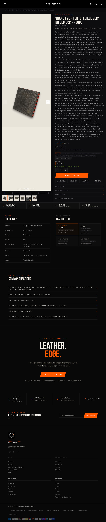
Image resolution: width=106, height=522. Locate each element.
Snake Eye (58, 464)
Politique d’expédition (68, 510)
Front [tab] (8, 193)
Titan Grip (58, 470)
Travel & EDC (12, 470)
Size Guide (12, 494)
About (57, 483)
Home (7, 10)
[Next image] (48, 102)
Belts (10, 472)
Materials (11, 483)
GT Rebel (58, 462)
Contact (57, 486)
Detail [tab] (34, 193)
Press (57, 489)
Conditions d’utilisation (52, 510)
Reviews (58, 494)
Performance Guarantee (63, 497)
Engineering (12, 486)
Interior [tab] (25, 193)
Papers (10, 489)
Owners (57, 491)
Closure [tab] (43, 193)
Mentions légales (82, 510)
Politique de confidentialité (35, 510)
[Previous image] (5, 102)
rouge (59, 163)
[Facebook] (13, 451)
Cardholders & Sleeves (16, 467)
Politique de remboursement (17, 510)
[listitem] (5, 198)
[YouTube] (17, 451)
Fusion (57, 467)
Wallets (10, 464)
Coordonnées (13, 514)
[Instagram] (9, 451)
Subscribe (90, 415)
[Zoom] (48, 16)
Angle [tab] (16, 193)
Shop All (11, 462)
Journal (10, 491)
